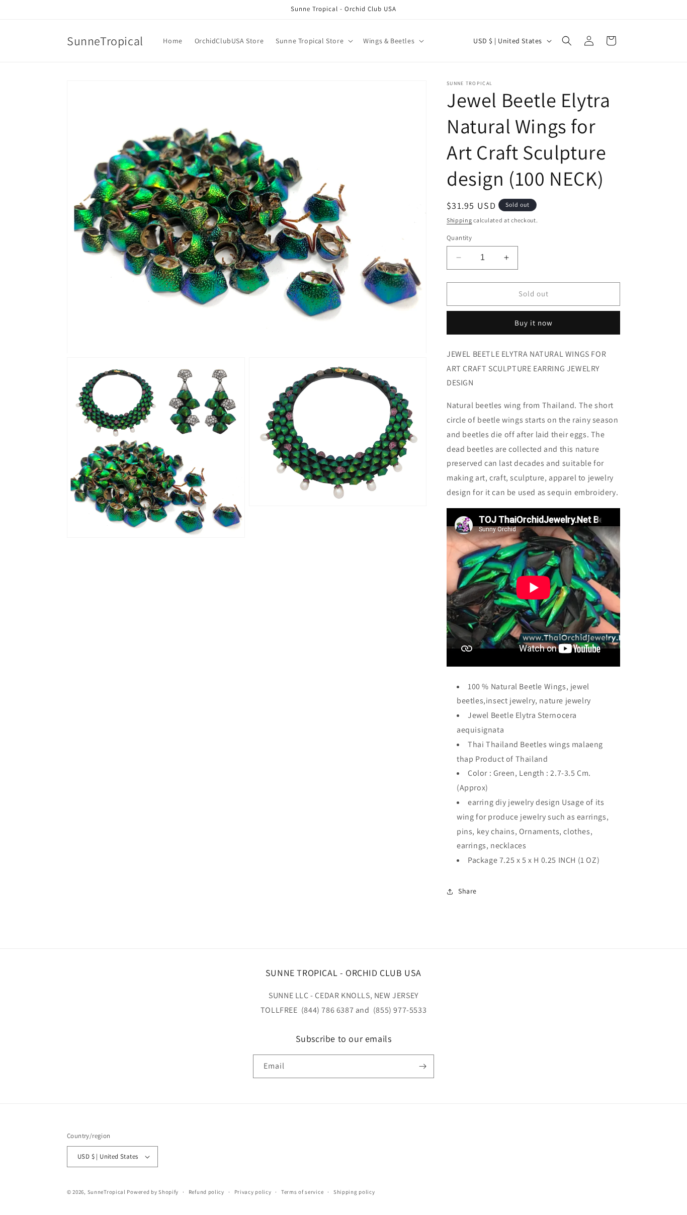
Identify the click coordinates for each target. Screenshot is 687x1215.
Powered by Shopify (153, 1191)
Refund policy (206, 1191)
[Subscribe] (422, 1066)
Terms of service (302, 1191)
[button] (313, 40)
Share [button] (467, 891)
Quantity (459, 237)
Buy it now (533, 323)
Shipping (459, 220)
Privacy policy (253, 1191)
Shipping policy (354, 1191)
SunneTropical (107, 1191)
